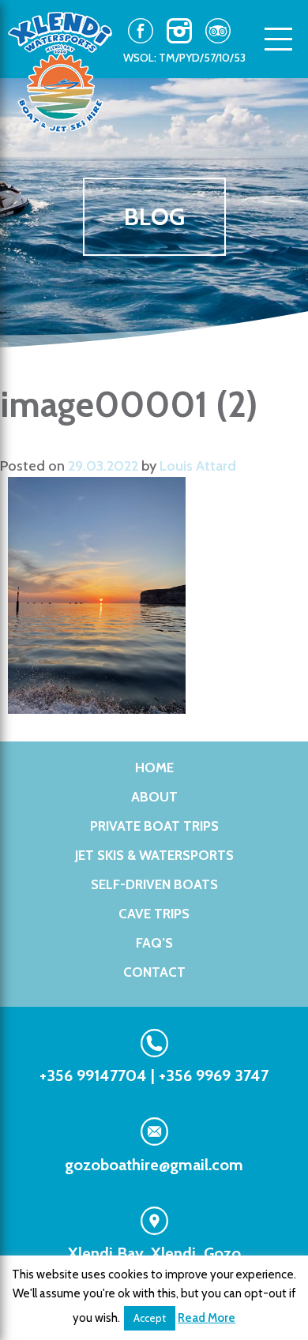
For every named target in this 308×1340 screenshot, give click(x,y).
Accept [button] (149, 1318)
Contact (154, 972)
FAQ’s (154, 943)
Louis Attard (198, 466)
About (154, 797)
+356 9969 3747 (214, 1075)
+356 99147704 (93, 1075)
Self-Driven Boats (154, 884)
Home (154, 767)
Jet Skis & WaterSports (154, 855)
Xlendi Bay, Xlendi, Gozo (154, 1253)
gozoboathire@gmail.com (154, 1164)
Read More (206, 1318)
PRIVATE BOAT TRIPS (154, 826)
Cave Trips (154, 913)
